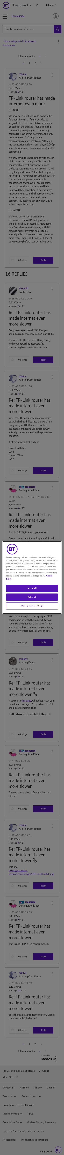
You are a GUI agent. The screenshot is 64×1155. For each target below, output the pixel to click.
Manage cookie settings (32, 606)
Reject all (32, 597)
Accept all (32, 588)
